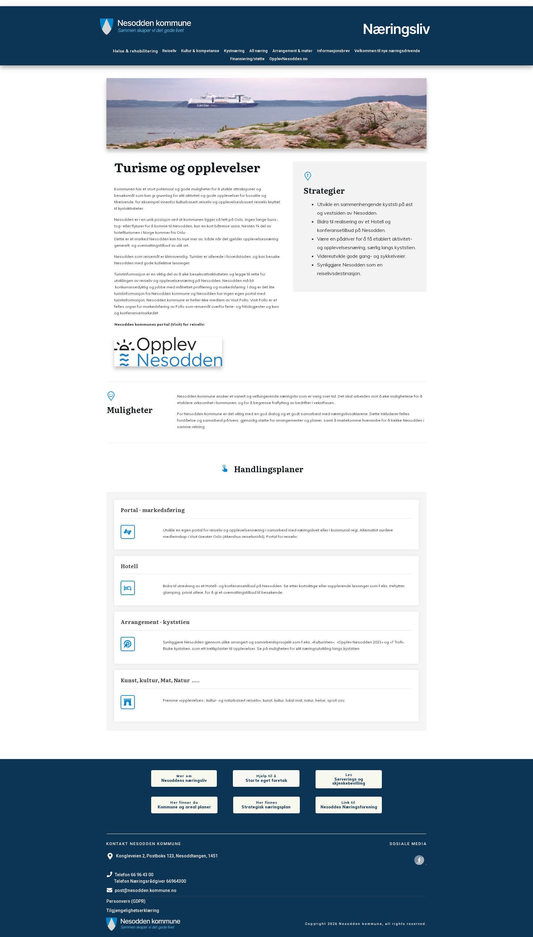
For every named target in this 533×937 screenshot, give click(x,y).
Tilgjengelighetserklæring (132, 910)
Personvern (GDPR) (126, 901)
